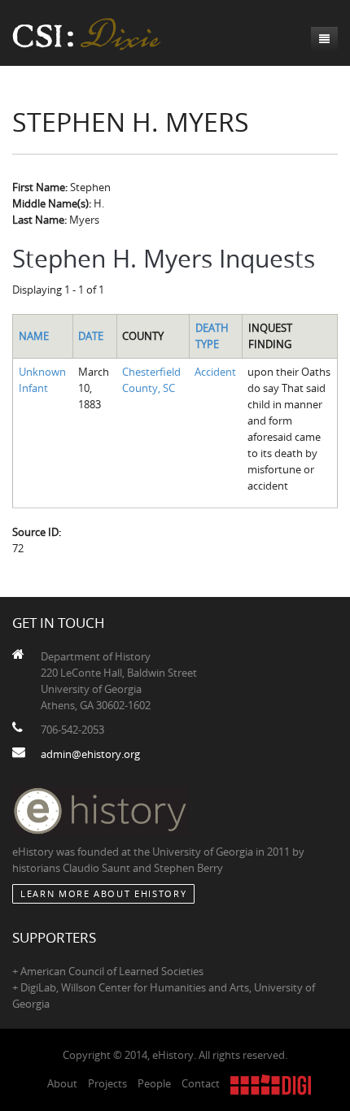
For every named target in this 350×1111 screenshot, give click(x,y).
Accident (215, 371)
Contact (201, 1083)
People (154, 1083)
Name (34, 336)
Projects (107, 1083)
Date (90, 336)
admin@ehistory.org (90, 754)
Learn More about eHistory (103, 893)
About (62, 1083)
